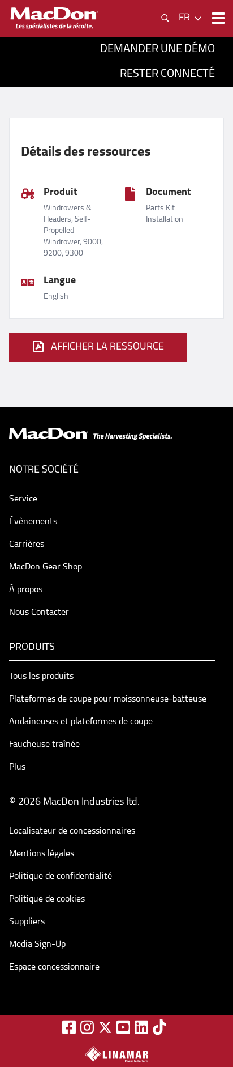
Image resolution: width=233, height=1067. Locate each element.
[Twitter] (105, 1027)
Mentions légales (41, 853)
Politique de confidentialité (60, 876)
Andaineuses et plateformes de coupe (81, 721)
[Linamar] (116, 1054)
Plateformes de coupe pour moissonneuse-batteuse (107, 699)
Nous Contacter (39, 612)
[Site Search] (165, 18)
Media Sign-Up (37, 944)
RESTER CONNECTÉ (167, 74)
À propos (25, 589)
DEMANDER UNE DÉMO (157, 49)
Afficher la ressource (107, 347)
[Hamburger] (217, 18)
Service (23, 499)
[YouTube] (123, 1027)
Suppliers (27, 921)
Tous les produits (41, 676)
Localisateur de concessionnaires (72, 831)
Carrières (26, 544)
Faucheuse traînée (44, 744)
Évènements (33, 521)
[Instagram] (87, 1027)
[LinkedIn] (141, 1027)
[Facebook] (69, 1027)
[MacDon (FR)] (54, 18)
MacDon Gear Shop (45, 567)
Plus (17, 767)
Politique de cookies (47, 899)
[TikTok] (159, 1027)
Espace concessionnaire (54, 967)
